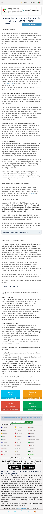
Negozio (25, 458)
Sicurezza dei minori (19, 463)
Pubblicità (16, 461)
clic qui (32, 193)
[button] (2, 2)
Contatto (30, 463)
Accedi (32, 2)
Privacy (31, 461)
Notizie (11, 458)
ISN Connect (21, 508)
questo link (10, 83)
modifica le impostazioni (32, 24)
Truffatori (18, 458)
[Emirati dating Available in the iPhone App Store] (15, 466)
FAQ (35, 463)
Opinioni (31, 458)
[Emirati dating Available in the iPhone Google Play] (28, 466)
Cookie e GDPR (7, 461)
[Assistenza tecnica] (35, 512)
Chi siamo (24, 461)
